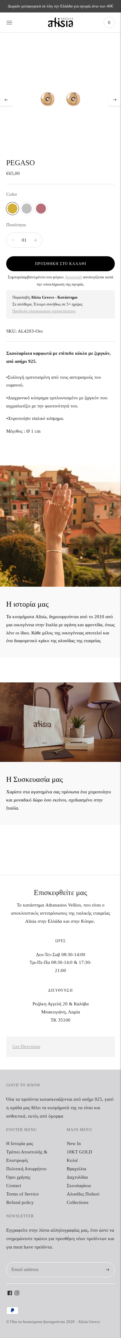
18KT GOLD (79, 1151)
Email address (24, 1262)
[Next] (115, 100)
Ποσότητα (16, 224)
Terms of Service (22, 1193)
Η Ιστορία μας (19, 1143)
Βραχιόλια (76, 1168)
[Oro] (12, 208)
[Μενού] (9, 22)
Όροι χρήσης (18, 1177)
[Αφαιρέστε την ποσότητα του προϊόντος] (35, 240)
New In (74, 1143)
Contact (13, 1185)
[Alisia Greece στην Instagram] (17, 1293)
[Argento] (26, 208)
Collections (77, 1202)
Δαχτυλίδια (77, 1177)
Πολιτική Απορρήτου (26, 1168)
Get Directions (26, 1046)
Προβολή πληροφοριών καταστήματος (44, 311)
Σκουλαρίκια (79, 1185)
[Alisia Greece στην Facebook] (9, 1293)
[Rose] (41, 208)
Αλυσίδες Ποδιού (83, 1193)
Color (11, 194)
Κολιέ (72, 1160)
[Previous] (6, 100)
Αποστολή (73, 277)
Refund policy (20, 1202)
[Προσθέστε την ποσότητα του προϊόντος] (13, 240)
